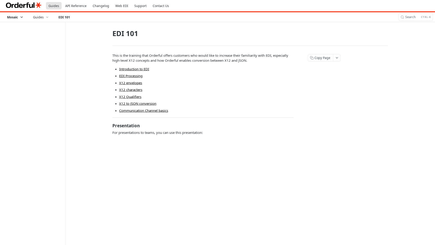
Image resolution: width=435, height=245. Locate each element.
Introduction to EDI (134, 69)
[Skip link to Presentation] (109, 125)
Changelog (101, 6)
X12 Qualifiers (130, 96)
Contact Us (161, 6)
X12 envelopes (130, 83)
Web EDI (121, 6)
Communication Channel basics (143, 110)
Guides (53, 6)
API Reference (76, 6)
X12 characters (130, 89)
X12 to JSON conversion (137, 103)
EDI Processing (131, 76)
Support (140, 6)
